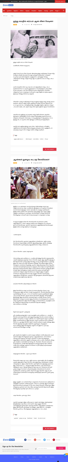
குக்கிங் (51, 11)
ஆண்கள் (16, 418)
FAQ (46, 457)
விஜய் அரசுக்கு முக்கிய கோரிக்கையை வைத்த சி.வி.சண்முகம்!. (28, 1)
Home (6, 16)
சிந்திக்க (40, 11)
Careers (40, 457)
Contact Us (52, 457)
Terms (28, 457)
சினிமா (21, 11)
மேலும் (57, 11)
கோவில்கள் (29, 418)
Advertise (34, 457)
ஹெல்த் (27, 11)
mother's (41, 139)
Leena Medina (36, 139)
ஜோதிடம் (16, 11)
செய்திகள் (33, 11)
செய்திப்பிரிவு (26, 24)
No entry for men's (41, 418)
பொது (12, 16)
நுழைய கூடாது (22, 418)
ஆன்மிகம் (9, 11)
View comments (50, 149)
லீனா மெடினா (29, 139)
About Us (15, 457)
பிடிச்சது (46, 11)
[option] (29, 1)
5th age (46, 139)
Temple (35, 418)
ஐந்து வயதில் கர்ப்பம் (18, 139)
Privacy (22, 457)
